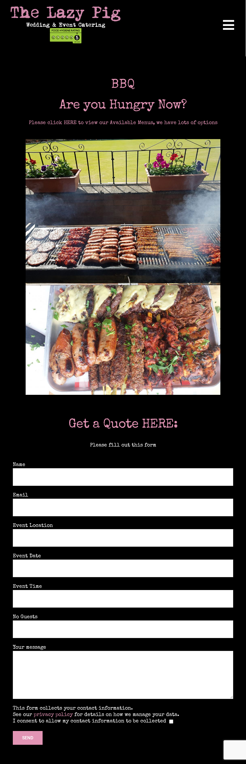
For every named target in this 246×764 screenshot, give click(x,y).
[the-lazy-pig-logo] (66, 9)
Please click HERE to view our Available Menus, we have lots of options (123, 123)
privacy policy (53, 715)
